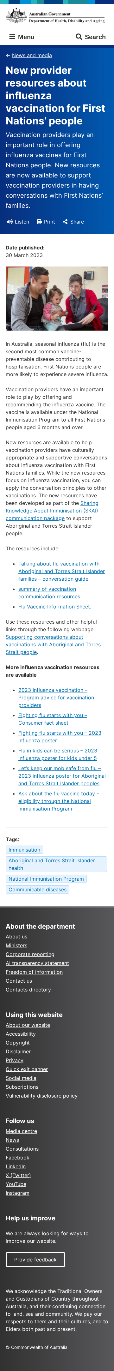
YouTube (16, 1184)
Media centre (21, 1131)
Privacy (14, 1060)
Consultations (22, 1149)
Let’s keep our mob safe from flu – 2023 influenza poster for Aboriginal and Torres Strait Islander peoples (62, 776)
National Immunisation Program (46, 879)
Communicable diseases (37, 889)
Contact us (19, 981)
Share (77, 222)
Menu (25, 36)
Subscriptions (22, 1087)
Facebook (17, 1157)
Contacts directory (28, 989)
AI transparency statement (37, 963)
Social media (21, 1078)
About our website (28, 1025)
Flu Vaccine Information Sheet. (54, 606)
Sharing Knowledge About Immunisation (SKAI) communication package (52, 510)
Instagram (17, 1193)
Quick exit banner (27, 1069)
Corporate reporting (30, 954)
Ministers (16, 945)
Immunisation (24, 850)
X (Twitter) (18, 1175)
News (12, 1140)
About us (16, 936)
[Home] (57, 15)
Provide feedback (35, 1259)
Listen (22, 222)
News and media (32, 55)
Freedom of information (34, 972)
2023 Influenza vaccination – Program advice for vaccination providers (56, 697)
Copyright (18, 1042)
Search (95, 36)
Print (49, 222)
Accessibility (21, 1034)
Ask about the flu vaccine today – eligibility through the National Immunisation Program (58, 801)
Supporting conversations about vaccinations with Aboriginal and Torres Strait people (53, 644)
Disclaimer (18, 1051)
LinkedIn (16, 1166)
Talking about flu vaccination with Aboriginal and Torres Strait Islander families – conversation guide (61, 571)
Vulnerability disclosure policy (42, 1096)
